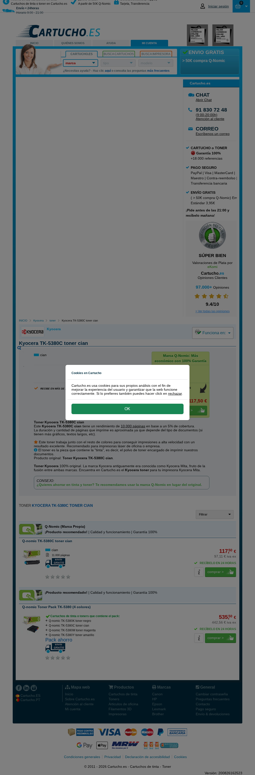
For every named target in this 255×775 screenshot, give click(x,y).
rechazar (175, 393)
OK (127, 409)
